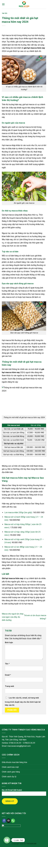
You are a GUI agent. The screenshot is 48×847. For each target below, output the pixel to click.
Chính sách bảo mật (10, 767)
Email (8, 675)
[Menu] (3, 4)
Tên (7, 664)
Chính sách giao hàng (11, 772)
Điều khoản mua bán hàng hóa (14, 762)
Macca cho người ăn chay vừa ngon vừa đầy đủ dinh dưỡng (13, 617)
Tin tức (4, 13)
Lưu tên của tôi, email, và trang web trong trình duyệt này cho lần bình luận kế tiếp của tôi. (22, 701)
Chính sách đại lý (9, 776)
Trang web (9, 686)
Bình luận (9, 643)
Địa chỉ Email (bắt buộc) (12, 790)
